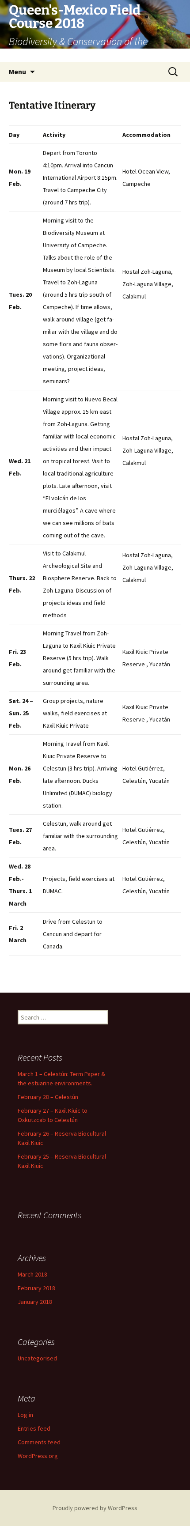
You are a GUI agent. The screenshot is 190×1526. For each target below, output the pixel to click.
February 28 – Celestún (48, 1097)
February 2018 (36, 1288)
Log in (25, 1415)
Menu (17, 71)
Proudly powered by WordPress (95, 1508)
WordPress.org (38, 1456)
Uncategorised (37, 1358)
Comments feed (39, 1442)
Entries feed (34, 1428)
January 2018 (35, 1302)
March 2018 (32, 1274)
